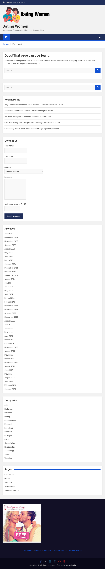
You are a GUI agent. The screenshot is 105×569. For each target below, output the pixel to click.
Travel (6, 454)
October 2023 (10, 313)
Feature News (10, 420)
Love (6, 439)
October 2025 (10, 245)
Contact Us (9, 474)
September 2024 (11, 275)
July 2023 (8, 324)
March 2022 (9, 359)
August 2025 (9, 249)
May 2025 (8, 253)
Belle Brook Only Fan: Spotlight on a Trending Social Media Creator (32, 122)
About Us (8, 482)
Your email (8, 156)
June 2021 (8, 370)
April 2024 (8, 294)
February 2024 (10, 302)
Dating (7, 416)
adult (6, 405)
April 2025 (8, 256)
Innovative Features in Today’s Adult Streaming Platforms (28, 110)
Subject (7, 167)
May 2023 (8, 332)
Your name (9, 146)
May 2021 (8, 374)
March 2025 (9, 260)
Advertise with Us (11, 491)
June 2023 (8, 328)
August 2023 (9, 321)
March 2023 (9, 340)
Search (98, 70)
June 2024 (8, 287)
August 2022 (9, 351)
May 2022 (8, 355)
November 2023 (11, 309)
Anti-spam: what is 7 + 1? (15, 204)
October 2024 (10, 271)
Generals (8, 432)
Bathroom (8, 409)
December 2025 (11, 237)
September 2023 (11, 317)
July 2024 (8, 283)
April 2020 (8, 381)
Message (8, 177)
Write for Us (9, 486)
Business (8, 413)
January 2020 (10, 389)
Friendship (8, 428)
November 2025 (11, 241)
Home (7, 478)
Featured (8, 424)
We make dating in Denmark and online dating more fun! (27, 117)
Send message (13, 216)
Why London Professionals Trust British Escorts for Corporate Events (33, 105)
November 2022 (11, 347)
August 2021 (9, 366)
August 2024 (9, 279)
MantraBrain (71, 565)
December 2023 (11, 306)
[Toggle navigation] (13, 37)
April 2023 (8, 336)
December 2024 (11, 268)
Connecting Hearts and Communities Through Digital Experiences (31, 128)
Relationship (9, 447)
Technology (9, 451)
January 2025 (10, 264)
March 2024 (9, 298)
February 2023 (10, 343)
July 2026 (8, 234)
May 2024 (8, 290)
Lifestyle (8, 435)
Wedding (8, 458)
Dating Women (15, 26)
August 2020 (9, 377)
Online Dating (9, 443)
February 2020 (10, 385)
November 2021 (11, 362)
